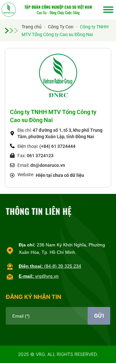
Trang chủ (32, 26)
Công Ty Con (60, 26)
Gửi (99, 315)
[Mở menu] (108, 10)
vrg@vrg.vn (39, 276)
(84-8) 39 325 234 (50, 266)
